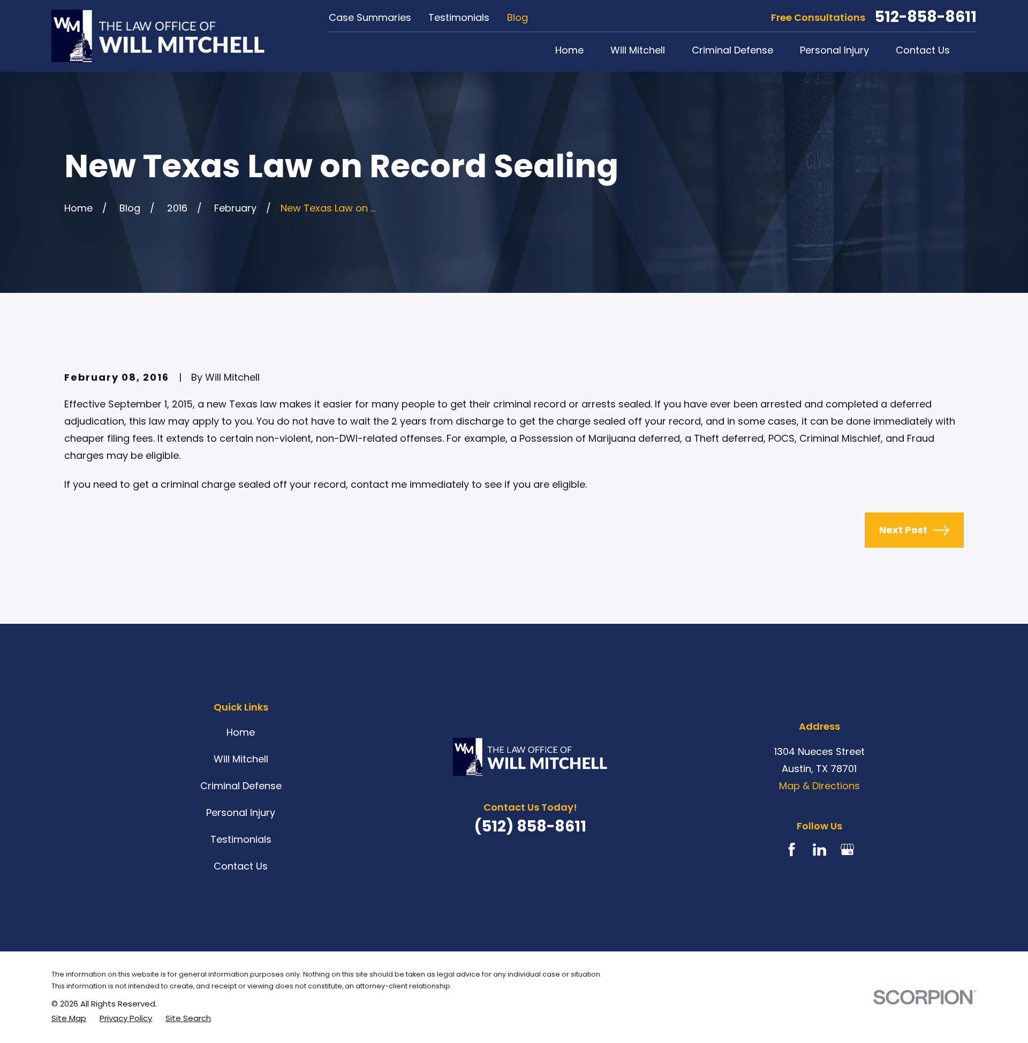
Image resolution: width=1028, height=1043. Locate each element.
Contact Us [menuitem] (923, 50)
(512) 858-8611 (530, 826)
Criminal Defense (241, 785)
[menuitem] (68, 1018)
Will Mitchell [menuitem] (637, 50)
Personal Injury (240, 812)
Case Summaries (370, 17)
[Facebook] (791, 849)
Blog (517, 17)
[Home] (157, 36)
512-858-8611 (926, 17)
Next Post (903, 529)
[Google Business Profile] (847, 849)
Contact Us (241, 866)
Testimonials (458, 17)
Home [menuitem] (569, 50)
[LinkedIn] (819, 849)
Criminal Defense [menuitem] (732, 50)
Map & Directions (819, 785)
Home (240, 732)
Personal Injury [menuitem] (834, 50)
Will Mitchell (241, 759)
